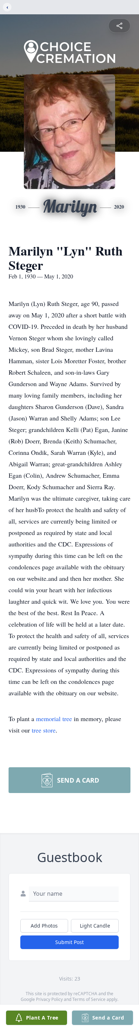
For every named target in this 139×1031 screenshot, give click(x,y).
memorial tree (54, 718)
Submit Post (69, 942)
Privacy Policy (49, 999)
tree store (44, 730)
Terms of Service (88, 999)
